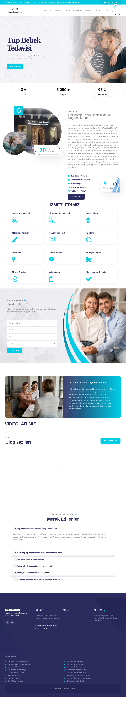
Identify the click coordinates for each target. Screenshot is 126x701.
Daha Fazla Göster (110, 441)
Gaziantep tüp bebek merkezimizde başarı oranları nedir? (40, 553)
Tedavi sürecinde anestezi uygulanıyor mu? (34, 566)
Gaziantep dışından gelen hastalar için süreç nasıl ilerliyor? (41, 579)
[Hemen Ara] (115, 6)
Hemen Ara (115, 12)
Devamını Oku (76, 197)
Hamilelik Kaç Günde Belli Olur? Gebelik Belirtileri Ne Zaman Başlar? (23, 481)
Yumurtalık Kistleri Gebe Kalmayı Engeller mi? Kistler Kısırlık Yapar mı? (102, 481)
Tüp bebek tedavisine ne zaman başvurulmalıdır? (37, 529)
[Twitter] (108, 2)
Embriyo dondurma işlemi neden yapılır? (33, 573)
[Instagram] (112, 2)
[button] (63, 528)
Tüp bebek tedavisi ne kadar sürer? (31, 559)
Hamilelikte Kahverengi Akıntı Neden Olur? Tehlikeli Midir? (61, 481)
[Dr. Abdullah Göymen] (15, 10)
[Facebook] (105, 2)
